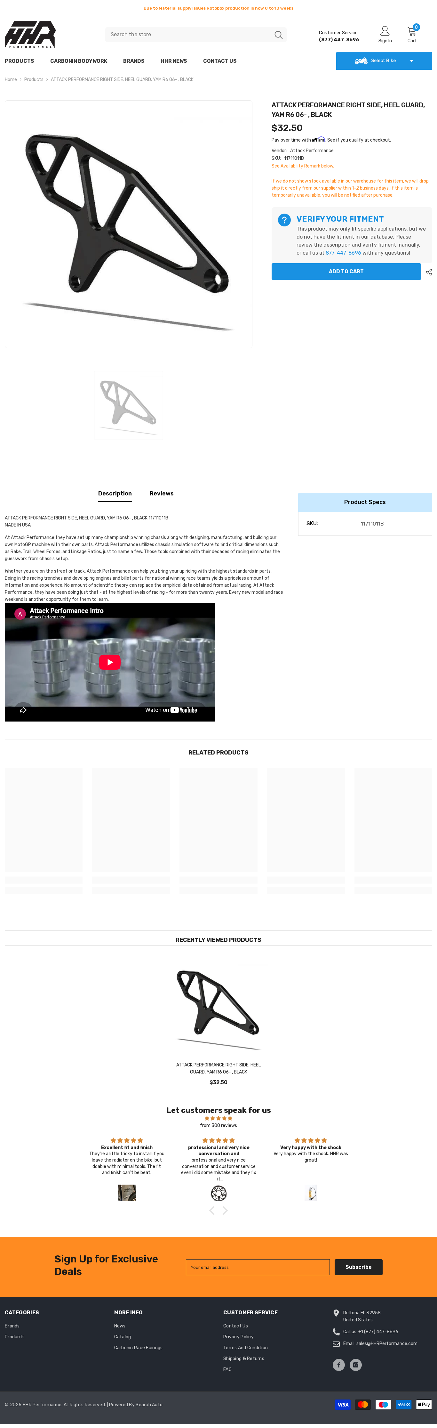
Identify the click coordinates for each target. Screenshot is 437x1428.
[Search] (196, 38)
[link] (44, 883)
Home (11, 83)
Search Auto (149, 1408)
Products (34, 83)
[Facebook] (339, 1369)
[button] (213, 1214)
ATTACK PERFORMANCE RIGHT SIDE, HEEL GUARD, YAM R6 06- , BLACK (218, 1072)
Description (115, 497)
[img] (218, 1122)
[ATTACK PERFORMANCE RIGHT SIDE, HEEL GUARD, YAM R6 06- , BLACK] (218, 1011)
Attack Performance (312, 154)
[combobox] (187, 38)
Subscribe (359, 1271)
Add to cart (346, 275)
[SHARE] (426, 276)
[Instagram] (356, 1369)
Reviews (162, 497)
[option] (218, 10)
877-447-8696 (343, 257)
